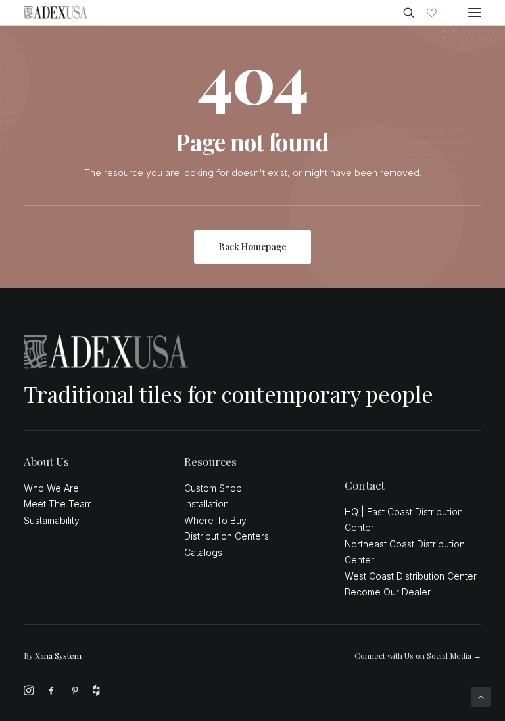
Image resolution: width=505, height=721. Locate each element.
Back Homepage (252, 247)
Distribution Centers (226, 536)
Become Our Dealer (388, 591)
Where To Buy (215, 520)
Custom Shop (213, 488)
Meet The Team (58, 503)
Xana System (58, 655)
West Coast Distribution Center (411, 576)
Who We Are (51, 488)
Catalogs (203, 552)
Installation (206, 503)
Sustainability (52, 520)
